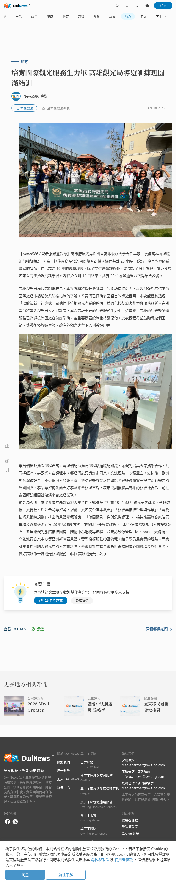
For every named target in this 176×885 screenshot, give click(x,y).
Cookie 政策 (130, 833)
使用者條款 (130, 820)
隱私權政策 (130, 827)
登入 (163, 5)
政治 (34, 16)
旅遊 (50, 16)
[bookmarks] (137, 5)
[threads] (15, 822)
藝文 (112, 16)
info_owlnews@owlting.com (143, 776)
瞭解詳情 (82, 600)
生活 (19, 16)
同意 (25, 874)
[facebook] (7, 822)
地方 (128, 16)
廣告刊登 (63, 770)
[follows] (127, 5)
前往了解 (65, 874)
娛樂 (81, 16)
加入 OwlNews (68, 779)
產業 (97, 16)
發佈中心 (63, 787)
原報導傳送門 (157, 629)
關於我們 (63, 762)
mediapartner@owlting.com (143, 765)
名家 (143, 16)
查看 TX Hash (15, 629)
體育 (65, 16)
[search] (117, 5)
